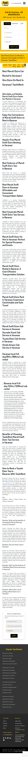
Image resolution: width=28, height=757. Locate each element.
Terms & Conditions (20, 725)
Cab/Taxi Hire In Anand (7, 701)
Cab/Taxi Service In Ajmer (8, 667)
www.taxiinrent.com (7, 483)
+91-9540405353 (17, 3)
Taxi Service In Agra (6, 658)
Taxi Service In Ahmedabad (8, 661)
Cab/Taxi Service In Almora (8, 675)
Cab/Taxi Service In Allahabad (9, 672)
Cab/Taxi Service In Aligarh (8, 670)
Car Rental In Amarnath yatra (9, 682)
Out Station (18, 65)
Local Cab (22, 65)
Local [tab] (21, 23)
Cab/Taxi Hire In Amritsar (8, 696)
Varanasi (5, 65)
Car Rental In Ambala (7, 684)
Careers (5, 725)
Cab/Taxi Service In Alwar (8, 678)
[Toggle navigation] (25, 3)
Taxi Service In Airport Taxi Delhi (9, 663)
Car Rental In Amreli (6, 692)
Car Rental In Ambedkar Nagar (9, 687)
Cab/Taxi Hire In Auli (7, 707)
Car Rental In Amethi (7, 690)
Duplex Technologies (19, 751)
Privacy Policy (18, 723)
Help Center (18, 721)
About (10, 65)
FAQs (4, 728)
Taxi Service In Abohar (7, 653)
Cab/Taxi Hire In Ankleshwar (8, 704)
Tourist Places (14, 65)
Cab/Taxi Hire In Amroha (8, 699)
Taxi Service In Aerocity (7, 655)
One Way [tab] (7, 23)
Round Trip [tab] (15, 23)
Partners (5, 723)
